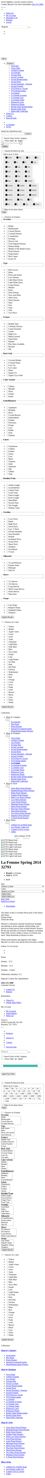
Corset (11, 331)
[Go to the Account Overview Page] (2, 9)
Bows (10, 413)
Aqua (11, 639)
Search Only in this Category (15, 138)
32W (34, 195)
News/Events (11, 1047)
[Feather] (5, 1189)
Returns (9, 992)
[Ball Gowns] (7, 1128)
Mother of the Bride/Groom (19, 249)
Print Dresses (13, 293)
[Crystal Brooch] (6, 1180)
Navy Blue (13, 652)
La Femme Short (17, 770)
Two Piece (12, 313)
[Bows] (6, 1178)
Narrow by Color (12, 622)
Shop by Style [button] (11, 783)
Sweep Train (13, 503)
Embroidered (13, 418)
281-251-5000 (37, 4)
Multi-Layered (14, 336)
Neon (10, 391)
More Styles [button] (11, 820)
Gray (11, 697)
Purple (11, 654)
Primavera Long (17, 772)
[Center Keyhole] (8, 1144)
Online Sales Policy (14, 1002)
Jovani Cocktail (17, 747)
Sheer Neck (13, 544)
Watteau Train (14, 508)
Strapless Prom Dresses (20, 815)
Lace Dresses (13, 277)
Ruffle (11, 430)
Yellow (11, 627)
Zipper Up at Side (15, 375)
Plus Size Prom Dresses (20, 809)
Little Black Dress (15, 280)
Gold (11, 690)
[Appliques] (6, 1173)
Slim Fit (11, 570)
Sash (10, 433)
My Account (11, 15)
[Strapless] (7, 1247)
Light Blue (13, 644)
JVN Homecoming (18, 761)
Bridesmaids (13, 229)
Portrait (11, 537)
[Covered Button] (7, 1151)
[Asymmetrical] (6, 1198)
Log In (8, 22)
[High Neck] (7, 1211)
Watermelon (13, 672)
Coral (11, 682)
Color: (3, 889)
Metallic (11, 389)
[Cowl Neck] (7, 1207)
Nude (11, 687)
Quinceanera (13, 254)
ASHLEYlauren (17, 740)
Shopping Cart (12, 18)
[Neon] (4, 1166)
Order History (11, 1013)
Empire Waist (13, 565)
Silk (10, 469)
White (11, 702)
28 (29, 176)
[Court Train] (6, 1202)
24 (9, 176)
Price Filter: (9, 141)
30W (22, 195)
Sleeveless (12, 594)
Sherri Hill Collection (19, 781)
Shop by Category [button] (13, 717)
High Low (12, 334)
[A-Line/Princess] (7, 1218)
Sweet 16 (12, 259)
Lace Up (11, 365)
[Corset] (8, 1146)
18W (22, 185)
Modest (11, 287)
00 (20, 157)
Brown (11, 692)
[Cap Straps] (7, 1241)
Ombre (11, 394)
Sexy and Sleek (14, 295)
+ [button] (7, 719)
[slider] (40, 1065)
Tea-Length (13, 505)
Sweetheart (12, 549)
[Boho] (7, 1131)
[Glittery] (4, 1162)
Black (11, 695)
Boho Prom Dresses (19, 793)
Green (11, 634)
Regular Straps (14, 607)
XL (27, 204)
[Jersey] (5, 1191)
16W (10, 185)
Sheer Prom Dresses (19, 806)
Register (9, 20)
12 (9, 167)
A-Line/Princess (14, 563)
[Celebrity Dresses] (8, 1142)
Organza (11, 461)
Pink (10, 664)
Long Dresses (13, 285)
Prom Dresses (13, 251)
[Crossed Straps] (7, 1153)
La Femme (15, 763)
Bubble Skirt (13, 324)
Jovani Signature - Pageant (21, 754)
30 (9, 181)
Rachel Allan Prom (18, 779)
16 (29, 167)
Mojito (11, 629)
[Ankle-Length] (6, 1196)
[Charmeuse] (5, 1185)
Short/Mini (12, 500)
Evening (11, 239)
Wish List (10, 13)
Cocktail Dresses (15, 234)
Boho (10, 272)
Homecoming (13, 246)
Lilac (11, 657)
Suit (10, 305)
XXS (10, 199)
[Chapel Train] (6, 1200)
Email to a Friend (8, 901)
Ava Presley (15, 743)
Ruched (11, 347)
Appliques (12, 407)
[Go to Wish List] (5, 7)
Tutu (10, 310)
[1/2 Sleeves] (8, 1230)
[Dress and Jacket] (7, 1133)
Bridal (10, 226)
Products (9, 1033)
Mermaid (12, 568)
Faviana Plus (16, 745)
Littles (13, 832)
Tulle (10, 474)
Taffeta (11, 471)
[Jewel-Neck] (7, 1213)
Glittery (11, 386)
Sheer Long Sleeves (16, 589)
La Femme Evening (19, 765)
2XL (38, 204)
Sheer (10, 370)
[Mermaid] (7, 1223)
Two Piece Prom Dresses (21, 813)
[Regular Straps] (7, 1243)
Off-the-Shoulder (15, 532)
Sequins (11, 435)
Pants (10, 290)
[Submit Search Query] (29, 1052)
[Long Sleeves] (8, 1234)
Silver (11, 700)
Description (10, 906)
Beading (11, 410)
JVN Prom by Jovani (19, 758)
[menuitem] (25, 13)
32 (19, 181)
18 (9, 171)
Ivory (11, 685)
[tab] (25, 724)
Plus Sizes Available (16, 344)
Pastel (10, 396)
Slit (9, 349)
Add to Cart (6, 894)
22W (10, 190)
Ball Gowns (13, 270)
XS (21, 199)
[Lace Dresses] (7, 1135)
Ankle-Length (14, 485)
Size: (3, 884)
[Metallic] (4, 1164)
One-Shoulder (14, 534)
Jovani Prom (16, 752)
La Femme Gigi (17, 768)
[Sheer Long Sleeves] (8, 1236)
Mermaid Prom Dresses (20, 804)
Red (10, 677)
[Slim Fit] (7, 1225)
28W (10, 195)
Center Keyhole (14, 329)
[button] (10, 63)
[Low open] (7, 1157)
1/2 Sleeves (13, 581)
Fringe (11, 425)
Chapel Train (13, 490)
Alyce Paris (15, 738)
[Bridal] (11, 1117)
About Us (10, 1000)
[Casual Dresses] (11, 1121)
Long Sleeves (13, 586)
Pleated (11, 341)
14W (30, 181)
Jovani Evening (17, 756)
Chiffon (11, 449)
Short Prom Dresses (19, 811)
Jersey (10, 454)
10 (35, 162)
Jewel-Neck (13, 526)
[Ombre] (4, 1169)
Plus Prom (15, 724)
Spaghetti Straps (14, 610)
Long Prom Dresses (19, 802)
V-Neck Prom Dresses (20, 818)
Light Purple (13, 659)
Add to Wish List (8, 897)
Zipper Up (12, 373)
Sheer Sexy (13, 298)
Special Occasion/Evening (21, 729)
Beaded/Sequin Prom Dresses (22, 790)
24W (22, 190)
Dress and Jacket (15, 275)
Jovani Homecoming (19, 749)
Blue (10, 649)
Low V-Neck (13, 529)
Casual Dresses (14, 231)
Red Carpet (13, 256)
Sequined (12, 466)
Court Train (13, 493)
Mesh (10, 459)
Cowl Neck (13, 519)
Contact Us (10, 989)
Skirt (10, 303)
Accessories (15, 722)
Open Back (13, 339)
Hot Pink (12, 667)
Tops (10, 308)
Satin (10, 464)
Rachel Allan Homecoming (21, 777)
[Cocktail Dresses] (11, 1124)
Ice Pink (12, 662)
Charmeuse (12, 446)
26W (34, 190)
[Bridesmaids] (11, 1119)
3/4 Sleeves (13, 584)
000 (10, 157)
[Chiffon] (5, 1187)
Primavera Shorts (17, 774)
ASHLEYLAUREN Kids (21, 825)
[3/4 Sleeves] (8, 1232)
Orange (11, 680)
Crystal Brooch (14, 415)
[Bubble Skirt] (8, 1140)
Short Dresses (13, 300)
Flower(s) (12, 423)
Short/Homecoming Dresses (22, 731)
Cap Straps (12, 605)
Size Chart (5, 899)
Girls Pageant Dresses (17, 244)
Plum (11, 675)
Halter (10, 521)
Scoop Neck (13, 542)
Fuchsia (12, 669)
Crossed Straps (14, 363)
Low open (12, 368)
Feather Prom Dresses (19, 795)
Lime (11, 637)
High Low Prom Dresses (21, 797)
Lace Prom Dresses (18, 800)
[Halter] (7, 1209)
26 (19, 176)
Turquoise (12, 642)
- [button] (7, 822)
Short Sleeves (13, 591)
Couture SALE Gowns (20, 829)
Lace (10, 428)
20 (19, 171)
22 (29, 171)
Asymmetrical (14, 488)
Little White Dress (15, 282)
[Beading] (6, 1176)
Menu (4, 59)
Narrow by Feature (12, 217)
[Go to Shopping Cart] (2, 7)
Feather (11, 420)
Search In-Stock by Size (14, 151)
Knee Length (13, 498)
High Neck (12, 524)
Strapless (12, 547)
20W (34, 185)
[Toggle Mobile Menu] (2, 1027)
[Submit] (29, 27)
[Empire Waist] (7, 1220)
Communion (13, 236)
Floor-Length (13, 495)
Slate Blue (13, 647)
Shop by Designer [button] (13, 733)
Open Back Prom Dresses (21, 788)
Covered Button (14, 360)
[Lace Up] (7, 1155)
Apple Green (14, 632)
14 (19, 167)
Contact (9, 1042)
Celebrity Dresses (15, 326)
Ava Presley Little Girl (20, 827)
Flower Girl (13, 241)
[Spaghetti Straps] (7, 1245)
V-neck (11, 552)
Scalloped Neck (14, 539)
